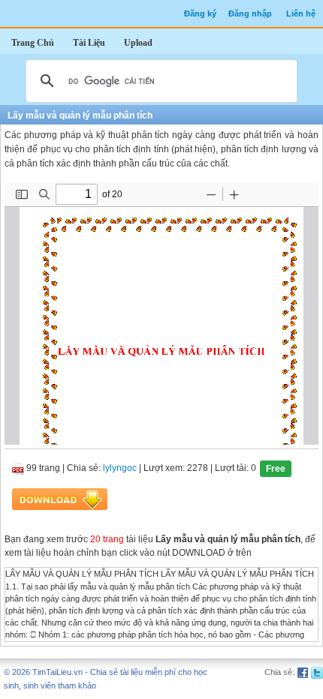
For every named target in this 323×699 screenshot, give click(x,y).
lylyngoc (120, 469)
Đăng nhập (250, 13)
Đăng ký (200, 13)
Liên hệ (300, 13)
